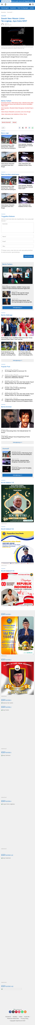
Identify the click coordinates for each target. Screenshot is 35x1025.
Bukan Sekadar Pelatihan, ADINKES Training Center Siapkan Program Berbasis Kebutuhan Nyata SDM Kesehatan (16, 287)
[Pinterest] (16, 1011)
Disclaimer (8, 1016)
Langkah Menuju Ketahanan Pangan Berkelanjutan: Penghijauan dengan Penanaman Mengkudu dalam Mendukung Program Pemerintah (19, 400)
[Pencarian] (33, 4)
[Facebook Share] (19, 128)
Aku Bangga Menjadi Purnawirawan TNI (15, 371)
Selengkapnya (17, 307)
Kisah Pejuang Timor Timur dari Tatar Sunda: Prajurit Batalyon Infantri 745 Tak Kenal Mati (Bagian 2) (19, 382)
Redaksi (15, 1016)
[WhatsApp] (22, 1011)
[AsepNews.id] (5, 4)
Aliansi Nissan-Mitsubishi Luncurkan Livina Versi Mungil (15, 112)
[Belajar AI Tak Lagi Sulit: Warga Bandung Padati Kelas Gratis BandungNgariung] (6, 294)
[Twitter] (13, 1011)
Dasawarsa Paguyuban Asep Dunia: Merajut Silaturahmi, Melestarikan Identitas (17, 376)
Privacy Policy (24, 1018)
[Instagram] (19, 1011)
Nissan (14, 122)
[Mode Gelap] (30, 4)
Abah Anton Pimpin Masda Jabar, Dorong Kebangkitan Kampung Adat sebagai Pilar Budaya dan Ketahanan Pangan (22, 301)
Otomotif (3, 16)
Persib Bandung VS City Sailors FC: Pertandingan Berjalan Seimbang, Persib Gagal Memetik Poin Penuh (8, 353)
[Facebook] (10, 1011)
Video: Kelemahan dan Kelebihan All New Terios (14, 114)
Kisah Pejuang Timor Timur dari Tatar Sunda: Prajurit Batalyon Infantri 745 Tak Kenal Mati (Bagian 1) (19, 394)
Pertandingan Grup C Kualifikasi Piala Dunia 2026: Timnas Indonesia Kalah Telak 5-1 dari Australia (16, 338)
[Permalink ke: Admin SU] (2, 24)
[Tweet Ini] (23, 128)
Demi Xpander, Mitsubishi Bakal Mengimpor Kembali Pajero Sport (17, 108)
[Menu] (2, 4)
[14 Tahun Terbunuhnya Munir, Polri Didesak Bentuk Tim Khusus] (17, 418)
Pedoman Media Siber (13, 1018)
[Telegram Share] (29, 128)
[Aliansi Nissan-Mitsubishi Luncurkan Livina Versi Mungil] (9, 157)
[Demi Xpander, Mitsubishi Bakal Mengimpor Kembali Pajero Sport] (26, 139)
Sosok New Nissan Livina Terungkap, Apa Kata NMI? (22, 468)
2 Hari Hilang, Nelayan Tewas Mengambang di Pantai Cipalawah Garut (15, 437)
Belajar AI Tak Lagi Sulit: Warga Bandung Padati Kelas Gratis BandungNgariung (20, 293)
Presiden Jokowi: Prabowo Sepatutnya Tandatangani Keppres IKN (15, 388)
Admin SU (7, 24)
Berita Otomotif (6, 122)
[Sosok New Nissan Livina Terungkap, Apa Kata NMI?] (6, 469)
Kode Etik (26, 1016)
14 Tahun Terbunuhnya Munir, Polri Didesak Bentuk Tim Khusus (16, 431)
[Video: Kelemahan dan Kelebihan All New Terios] (26, 157)
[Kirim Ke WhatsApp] (32, 128)
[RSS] (25, 1011)
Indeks (20, 1016)
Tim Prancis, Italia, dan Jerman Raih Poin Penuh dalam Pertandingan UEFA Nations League (25, 353)
